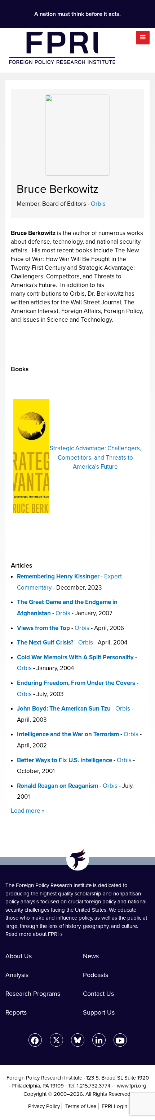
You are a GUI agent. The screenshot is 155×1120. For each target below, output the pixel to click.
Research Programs (32, 994)
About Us (18, 956)
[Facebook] (35, 1040)
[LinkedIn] (99, 1040)
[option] (77, 456)
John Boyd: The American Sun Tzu (64, 708)
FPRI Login (114, 1106)
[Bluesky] (77, 1040)
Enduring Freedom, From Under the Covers (76, 683)
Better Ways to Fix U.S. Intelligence (64, 760)
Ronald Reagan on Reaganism (57, 786)
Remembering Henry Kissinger (58, 576)
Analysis (16, 975)
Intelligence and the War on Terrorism (68, 734)
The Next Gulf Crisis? (45, 642)
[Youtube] (120, 1040)
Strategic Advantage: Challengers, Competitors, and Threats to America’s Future (95, 457)
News (91, 956)
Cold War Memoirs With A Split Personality (75, 657)
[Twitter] (56, 1040)
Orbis (98, 204)
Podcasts (95, 975)
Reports (16, 1012)
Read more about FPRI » (34, 934)
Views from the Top (43, 628)
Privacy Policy (44, 1106)
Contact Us (98, 994)
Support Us (99, 1012)
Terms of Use (80, 1106)
